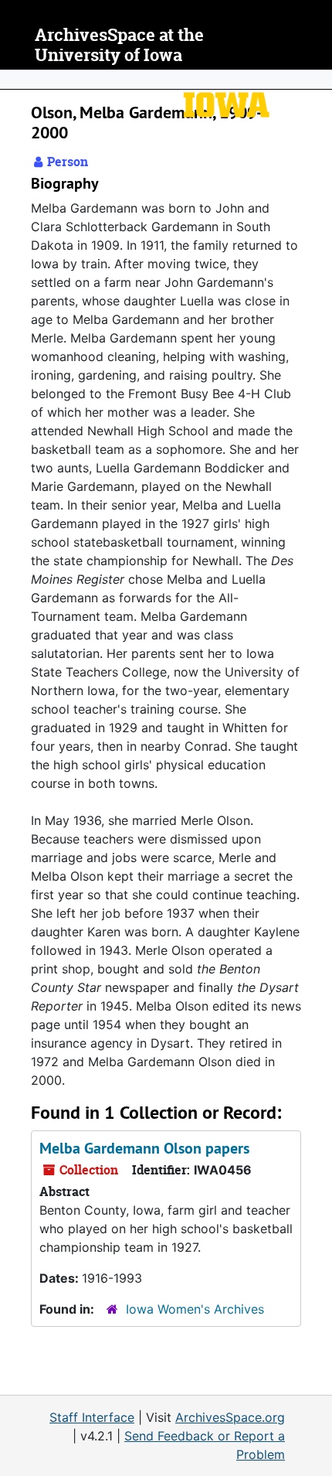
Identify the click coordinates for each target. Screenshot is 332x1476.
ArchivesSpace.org (230, 1417)
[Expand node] (316, 80)
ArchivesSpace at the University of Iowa (119, 45)
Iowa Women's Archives (195, 1309)
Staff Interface (91, 1417)
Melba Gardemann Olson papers (144, 1148)
